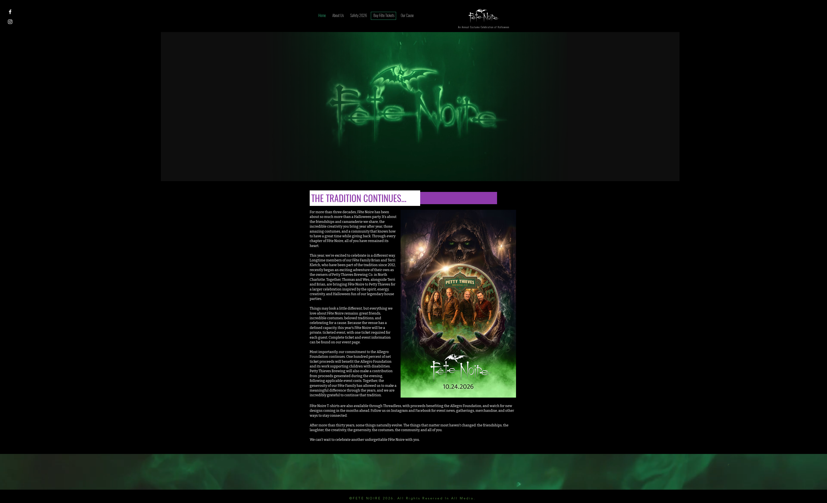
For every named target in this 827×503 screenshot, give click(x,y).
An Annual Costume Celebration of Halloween (483, 27)
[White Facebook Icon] (10, 12)
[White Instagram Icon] (10, 22)
